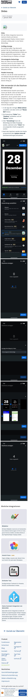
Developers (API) (5, 654)
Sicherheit (5, 645)
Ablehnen (22, 694)
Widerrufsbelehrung (9, 678)
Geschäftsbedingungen (10, 672)
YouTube (17, 654)
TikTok (16, 651)
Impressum (5, 681)
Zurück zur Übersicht (9, 7)
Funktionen (6, 642)
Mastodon (17, 642)
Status (5, 664)
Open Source (4, 659)
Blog (3, 648)
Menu (24, 2)
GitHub (16, 659)
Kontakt (4, 651)
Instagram (17, 647)
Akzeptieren (23, 691)
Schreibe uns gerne (8, 689)
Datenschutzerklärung (9, 695)
